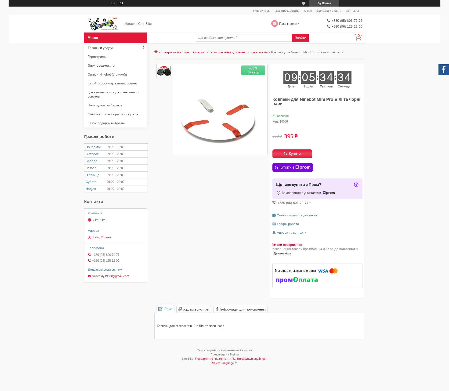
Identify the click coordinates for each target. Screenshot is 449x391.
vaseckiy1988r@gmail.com (110, 276)
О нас (308, 10)
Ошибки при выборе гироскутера (113, 114)
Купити (295, 154)
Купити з (287, 167)
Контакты (352, 10)
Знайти (300, 38)
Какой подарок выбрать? (107, 123)
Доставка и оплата (329, 10)
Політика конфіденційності (250, 358)
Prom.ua (247, 350)
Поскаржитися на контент (212, 358)
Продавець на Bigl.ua (224, 354)
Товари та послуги (175, 52)
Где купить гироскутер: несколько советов (113, 94)
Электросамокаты (287, 10)
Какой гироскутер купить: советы (113, 83)
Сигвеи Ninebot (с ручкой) (107, 74)
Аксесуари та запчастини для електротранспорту (230, 52)
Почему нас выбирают (105, 105)
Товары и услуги (100, 48)
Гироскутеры (261, 10)
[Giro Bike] (103, 24)
